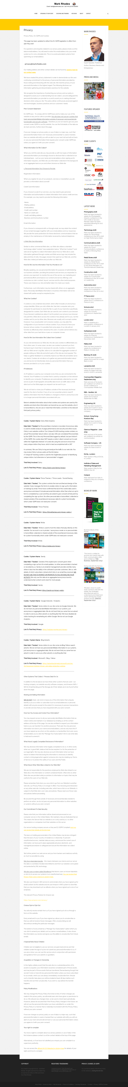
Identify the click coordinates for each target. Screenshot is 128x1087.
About (81, 13)
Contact (88, 13)
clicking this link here (97, 1070)
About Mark (38, 1084)
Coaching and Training (62, 13)
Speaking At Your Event (46, 13)
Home (35, 13)
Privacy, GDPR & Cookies (101, 1084)
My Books (74, 13)
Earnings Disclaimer (80, 1084)
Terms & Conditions (68, 1084)
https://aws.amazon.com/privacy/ (35, 900)
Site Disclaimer (57, 1084)
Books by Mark (47, 1084)
